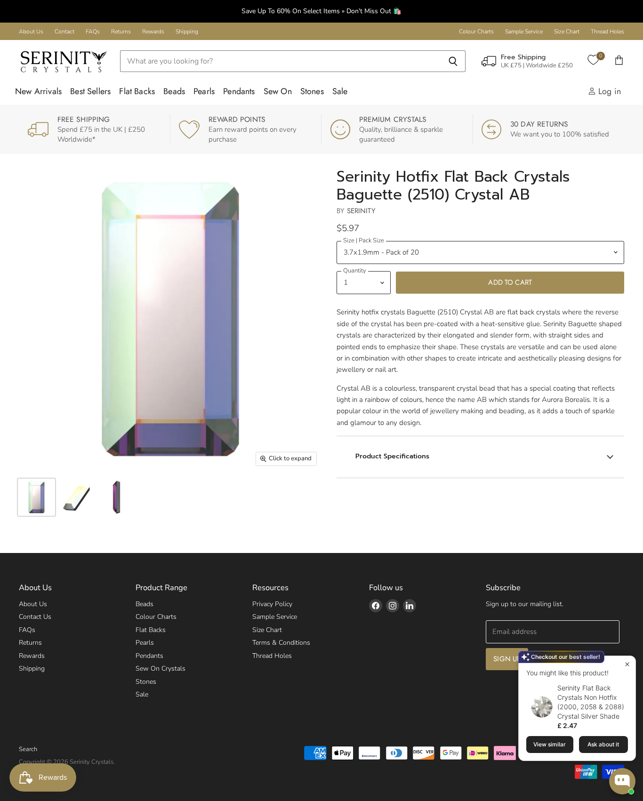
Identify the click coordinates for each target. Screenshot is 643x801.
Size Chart (566, 31)
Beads (174, 91)
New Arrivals (38, 91)
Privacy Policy (272, 604)
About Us (31, 31)
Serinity (361, 211)
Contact (64, 31)
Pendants (239, 91)
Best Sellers (90, 91)
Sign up (507, 659)
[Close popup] (627, 664)
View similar (549, 744)
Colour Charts (476, 31)
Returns (121, 31)
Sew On (278, 91)
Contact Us (35, 616)
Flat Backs (137, 91)
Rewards (153, 31)
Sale (340, 91)
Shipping (187, 31)
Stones (312, 91)
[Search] (453, 61)
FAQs (93, 31)
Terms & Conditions (281, 642)
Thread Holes (607, 31)
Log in (608, 91)
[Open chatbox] (622, 781)
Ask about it (603, 744)
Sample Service (524, 31)
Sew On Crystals (160, 668)
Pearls (204, 91)
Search (28, 749)
